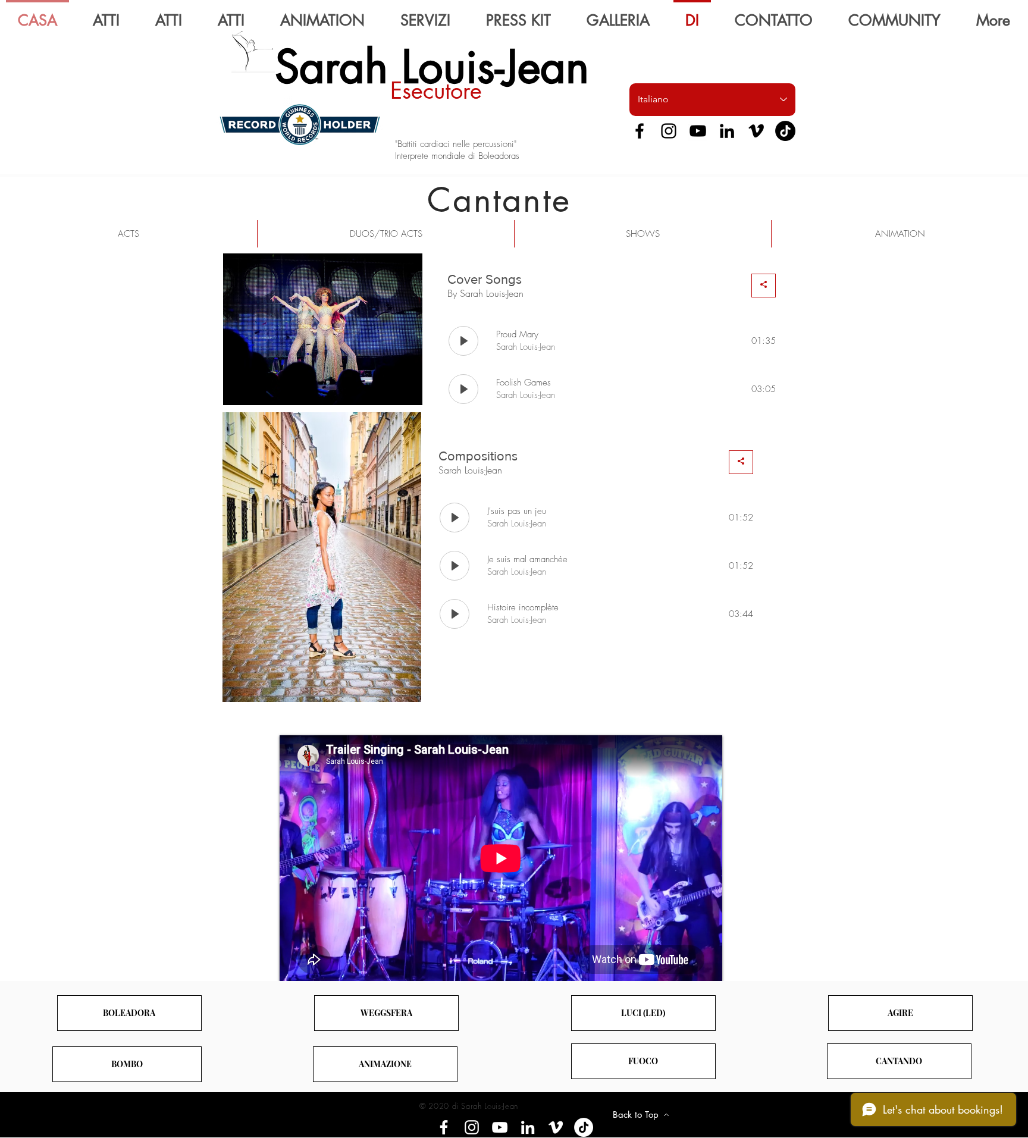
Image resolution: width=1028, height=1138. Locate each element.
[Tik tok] (583, 1127)
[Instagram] (669, 131)
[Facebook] (639, 131)
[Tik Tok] (785, 131)
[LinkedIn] (727, 131)
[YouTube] (698, 131)
